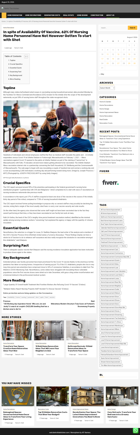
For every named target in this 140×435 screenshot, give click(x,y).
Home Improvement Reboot (110, 293)
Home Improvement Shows (110, 300)
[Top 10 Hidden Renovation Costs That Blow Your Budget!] (52, 396)
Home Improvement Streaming (111, 315)
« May (102, 74)
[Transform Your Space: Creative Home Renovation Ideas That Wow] (17, 330)
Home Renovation (14, 15)
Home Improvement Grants (110, 260)
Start (46, 297)
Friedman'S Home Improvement (112, 242)
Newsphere (75, 432)
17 (102, 59)
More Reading (15, 79)
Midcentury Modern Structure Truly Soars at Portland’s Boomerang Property (73, 303)
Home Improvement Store (110, 304)
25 (108, 63)
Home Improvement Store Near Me (113, 307)
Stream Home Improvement (110, 362)
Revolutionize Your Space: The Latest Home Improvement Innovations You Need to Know (86, 414)
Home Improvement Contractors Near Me (115, 257)
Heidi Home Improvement (109, 246)
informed (32, 235)
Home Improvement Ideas (110, 264)
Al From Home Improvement (110, 210)
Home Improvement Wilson (110, 329)
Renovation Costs (52, 15)
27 (118, 63)
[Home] (4, 15)
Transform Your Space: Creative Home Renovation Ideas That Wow (15, 348)
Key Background (16, 75)
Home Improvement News (109, 112)
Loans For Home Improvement (111, 336)
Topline (12, 60)
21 (124, 59)
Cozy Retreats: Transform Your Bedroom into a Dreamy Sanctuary (122, 414)
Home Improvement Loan (109, 268)
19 (113, 59)
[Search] (136, 15)
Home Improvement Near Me (111, 282)
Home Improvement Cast (109, 249)
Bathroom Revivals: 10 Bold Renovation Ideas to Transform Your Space (80, 348)
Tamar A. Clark (18, 48)
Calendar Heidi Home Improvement (113, 228)
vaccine (52, 297)
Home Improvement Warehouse (112, 325)
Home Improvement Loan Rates (112, 275)
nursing (23, 297)
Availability (11, 297)
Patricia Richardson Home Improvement (114, 354)
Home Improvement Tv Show (111, 322)
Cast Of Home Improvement (110, 235)
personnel (31, 297)
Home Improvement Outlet (110, 289)
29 (129, 63)
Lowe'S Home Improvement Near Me (113, 344)
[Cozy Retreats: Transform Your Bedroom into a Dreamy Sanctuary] (122, 396)
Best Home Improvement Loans (112, 220)
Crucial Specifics (16, 64)
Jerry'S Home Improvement (110, 333)
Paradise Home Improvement (111, 351)
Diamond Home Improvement (111, 239)
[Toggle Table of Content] (25, 56)
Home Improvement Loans (110, 278)
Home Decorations (33, 15)
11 (108, 54)
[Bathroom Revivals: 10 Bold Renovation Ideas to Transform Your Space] (81, 330)
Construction (97, 15)
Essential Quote (16, 68)
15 (129, 54)
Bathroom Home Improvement (111, 217)
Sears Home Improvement (110, 358)
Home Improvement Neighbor (111, 286)
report (12, 187)
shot (37, 297)
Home (18, 297)
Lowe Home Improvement (110, 347)
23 (135, 59)
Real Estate (68, 15)
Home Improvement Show (110, 296)
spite (41, 297)
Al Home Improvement (108, 213)
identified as (76, 217)
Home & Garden (105, 102)
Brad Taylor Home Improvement (112, 224)
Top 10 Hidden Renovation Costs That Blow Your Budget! (52, 413)
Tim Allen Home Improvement (111, 365)
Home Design (82, 15)
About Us (110, 15)
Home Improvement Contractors (112, 253)
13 (118, 54)
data (84, 267)
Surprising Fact (16, 72)
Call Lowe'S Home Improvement (112, 231)
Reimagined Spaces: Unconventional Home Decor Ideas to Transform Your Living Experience (17, 415)
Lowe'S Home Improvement (110, 340)
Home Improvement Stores (110, 311)
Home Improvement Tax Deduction (113, 318)
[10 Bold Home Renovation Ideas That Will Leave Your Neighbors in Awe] (49, 330)
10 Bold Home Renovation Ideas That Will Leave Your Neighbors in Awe (47, 348)
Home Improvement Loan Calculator (113, 271)
